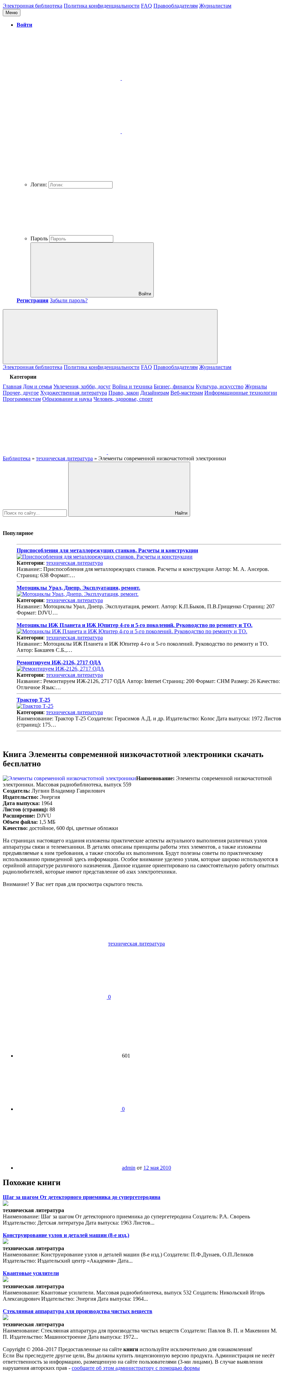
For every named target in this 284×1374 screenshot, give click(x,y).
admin (128, 1168)
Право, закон (123, 393)
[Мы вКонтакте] (55, 452)
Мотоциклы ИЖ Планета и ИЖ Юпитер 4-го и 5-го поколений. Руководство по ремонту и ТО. (134, 625)
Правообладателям (175, 6)
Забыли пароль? (69, 300)
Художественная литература (73, 393)
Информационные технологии (240, 393)
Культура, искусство (219, 386)
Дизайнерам (154, 393)
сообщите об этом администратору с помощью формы (136, 1368)
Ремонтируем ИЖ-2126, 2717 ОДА (59, 662)
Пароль (39, 238)
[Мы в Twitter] (160, 452)
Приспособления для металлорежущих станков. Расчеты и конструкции (107, 550)
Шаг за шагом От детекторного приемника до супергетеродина (81, 1197)
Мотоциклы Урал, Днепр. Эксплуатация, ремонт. (78, 588)
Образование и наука (67, 399)
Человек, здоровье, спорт (123, 399)
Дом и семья (37, 386)
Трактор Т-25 (33, 700)
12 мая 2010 (157, 1168)
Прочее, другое (21, 393)
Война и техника (132, 386)
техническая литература (74, 563)
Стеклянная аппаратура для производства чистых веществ (77, 1311)
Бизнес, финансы (174, 386)
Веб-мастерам (186, 393)
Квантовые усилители (31, 1273)
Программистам (22, 399)
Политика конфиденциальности (102, 6)
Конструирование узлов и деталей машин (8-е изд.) (66, 1235)
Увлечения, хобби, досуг (82, 386)
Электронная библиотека (32, 6)
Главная (12, 386)
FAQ (146, 6)
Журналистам (215, 6)
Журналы (256, 386)
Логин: (38, 184)
